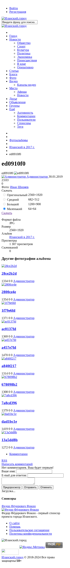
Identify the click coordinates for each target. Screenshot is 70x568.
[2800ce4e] (9, 284)
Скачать (7, 213)
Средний (12, 199)
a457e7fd (9, 347)
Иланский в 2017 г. (22, 237)
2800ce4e (9, 292)
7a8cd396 (9, 403)
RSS (4, 460)
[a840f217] (9, 358)
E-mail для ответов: (14, 475)
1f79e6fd (8, 310)
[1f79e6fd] (9, 303)
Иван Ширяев (19, 187)
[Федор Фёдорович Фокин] (20, 509)
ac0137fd (9, 329)
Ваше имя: (8, 471)
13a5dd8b (10, 440)
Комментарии (18, 454)
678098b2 (9, 384)
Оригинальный (16, 195)
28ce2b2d (9, 273)
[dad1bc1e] (9, 414)
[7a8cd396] (9, 395)
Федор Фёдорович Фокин (19, 506)
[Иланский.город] (14, 18)
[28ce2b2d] (9, 266)
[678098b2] (9, 377)
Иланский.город (12, 557)
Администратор (37, 176)
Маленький (14, 209)
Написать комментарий (17, 464)
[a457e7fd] (9, 340)
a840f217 (9, 366)
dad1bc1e (9, 421)
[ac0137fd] (9, 321)
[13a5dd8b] (9, 432)
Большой (12, 204)
